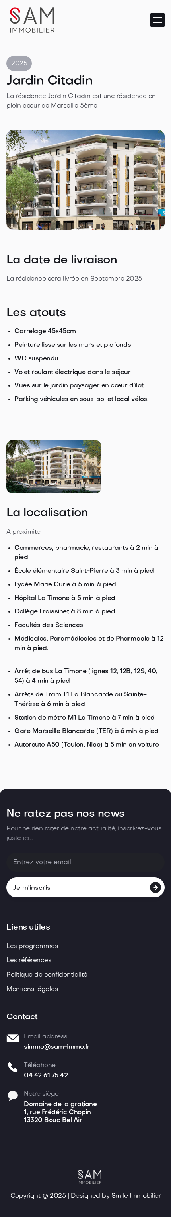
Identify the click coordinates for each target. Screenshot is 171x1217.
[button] (157, 20)
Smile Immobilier (136, 1196)
